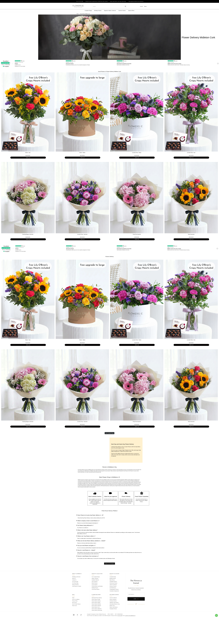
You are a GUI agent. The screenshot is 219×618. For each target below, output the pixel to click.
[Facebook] (77, 615)
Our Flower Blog (75, 583)
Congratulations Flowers (114, 589)
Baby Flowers (112, 579)
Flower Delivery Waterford (96, 608)
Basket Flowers (95, 583)
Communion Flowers (95, 589)
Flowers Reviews (75, 584)
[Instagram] (73, 615)
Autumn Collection (113, 599)
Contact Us (74, 579)
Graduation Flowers (113, 581)
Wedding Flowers (95, 587)
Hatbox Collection (95, 578)
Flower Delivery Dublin (96, 599)
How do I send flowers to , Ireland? (86, 550)
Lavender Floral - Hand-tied (82, 234)
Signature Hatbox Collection (110, 10)
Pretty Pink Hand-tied (137, 234)
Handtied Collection (95, 579)
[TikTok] (81, 615)
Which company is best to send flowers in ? (89, 520)
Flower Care (74, 605)
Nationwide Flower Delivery (97, 597)
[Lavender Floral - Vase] (191, 112)
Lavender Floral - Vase (191, 152)
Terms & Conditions (76, 599)
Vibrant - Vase (27, 152)
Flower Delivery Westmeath (97, 610)
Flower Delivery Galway (96, 600)
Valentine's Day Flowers (114, 602)
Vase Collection (94, 581)
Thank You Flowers (113, 584)
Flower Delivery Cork (96, 607)
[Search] (125, 6)
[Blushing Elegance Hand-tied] (27, 197)
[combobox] (109, 6)
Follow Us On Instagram (109, 563)
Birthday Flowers (97, 10)
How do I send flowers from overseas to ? (88, 556)
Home (78, 13)
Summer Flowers (122, 10)
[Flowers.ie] (78, 6)
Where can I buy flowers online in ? (86, 536)
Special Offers (131, 10)
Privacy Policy (75, 600)
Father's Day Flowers (114, 607)
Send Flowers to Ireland (76, 586)
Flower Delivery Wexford (96, 605)
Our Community (75, 581)
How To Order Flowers (76, 604)
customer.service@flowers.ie (94, 502)
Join (136, 598)
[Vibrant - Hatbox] (82, 112)
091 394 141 (95, 504)
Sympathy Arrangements (114, 590)
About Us (74, 578)
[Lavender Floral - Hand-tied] (82, 197)
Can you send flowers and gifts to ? (87, 545)
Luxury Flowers (94, 584)
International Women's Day (115, 604)
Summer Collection (113, 597)
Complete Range (88, 10)
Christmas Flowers (113, 600)
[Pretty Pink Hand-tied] (136, 197)
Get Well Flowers (113, 587)
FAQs (73, 597)
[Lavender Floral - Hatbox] (136, 112)
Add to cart (28, 157)
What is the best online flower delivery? (87, 530)
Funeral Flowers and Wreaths (97, 586)
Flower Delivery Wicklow (96, 604)
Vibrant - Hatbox (82, 152)
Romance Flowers (113, 586)
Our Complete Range (96, 576)
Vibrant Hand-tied (191, 234)
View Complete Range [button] (109, 433)
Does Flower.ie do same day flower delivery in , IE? (91, 515)
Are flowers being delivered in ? (85, 525)
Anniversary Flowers (113, 583)
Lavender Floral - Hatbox (136, 152)
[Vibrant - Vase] (27, 112)
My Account (74, 602)
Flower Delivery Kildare (96, 602)
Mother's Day (112, 605)
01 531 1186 (80, 1)
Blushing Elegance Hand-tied (27, 234)
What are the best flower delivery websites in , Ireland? (91, 540)
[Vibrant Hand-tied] (191, 197)
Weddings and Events (76, 576)
